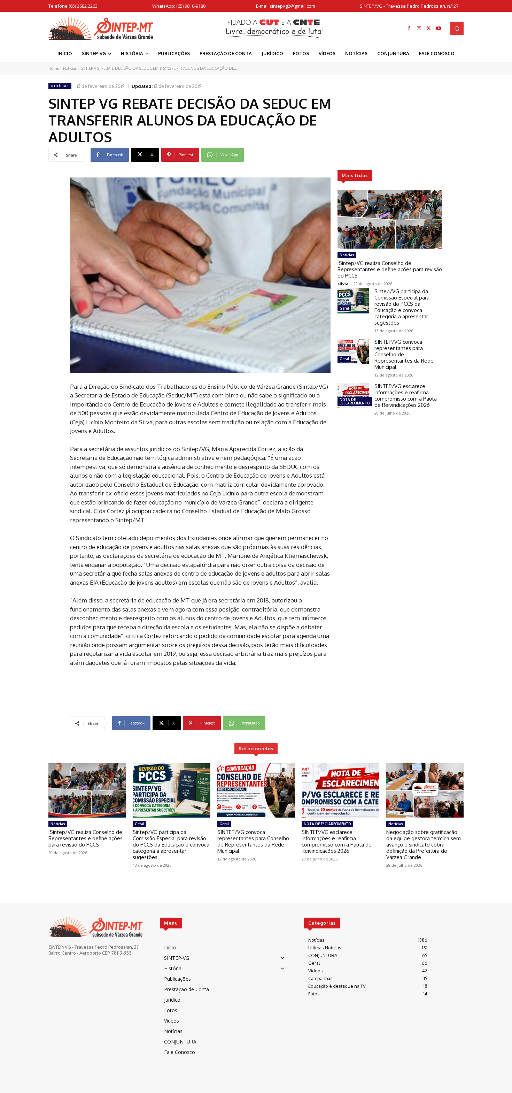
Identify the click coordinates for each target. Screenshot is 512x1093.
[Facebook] (409, 28)
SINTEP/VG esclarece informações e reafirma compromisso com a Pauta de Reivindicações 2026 (405, 395)
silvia (343, 283)
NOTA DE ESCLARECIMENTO (355, 401)
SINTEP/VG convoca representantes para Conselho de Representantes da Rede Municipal (253, 841)
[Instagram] (419, 28)
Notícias (70, 68)
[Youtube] (438, 28)
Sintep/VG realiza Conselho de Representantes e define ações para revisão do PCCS (390, 269)
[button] (457, 28)
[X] (429, 28)
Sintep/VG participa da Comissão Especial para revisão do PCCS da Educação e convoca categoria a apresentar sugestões (401, 307)
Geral (344, 308)
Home (53, 68)
